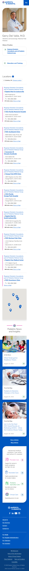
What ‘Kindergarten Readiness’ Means (11, 359)
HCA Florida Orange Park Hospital (11, 195)
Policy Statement (8, 559)
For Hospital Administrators (10, 538)
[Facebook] (10, 513)
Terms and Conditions (19, 559)
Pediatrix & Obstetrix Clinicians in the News (11, 392)
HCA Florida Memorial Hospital (15, 112)
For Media (5, 535)
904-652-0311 (12, 139)
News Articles (14, 440)
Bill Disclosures (14, 551)
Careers (4, 526)
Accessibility (14, 562)
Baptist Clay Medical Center (14, 260)
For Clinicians (6, 540)
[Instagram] (19, 513)
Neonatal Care (13, 473)
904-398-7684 (12, 99)
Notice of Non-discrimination (14, 553)
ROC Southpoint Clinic (12, 132)
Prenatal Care (14, 460)
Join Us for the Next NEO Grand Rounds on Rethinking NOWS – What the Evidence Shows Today (13, 427)
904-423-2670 (12, 247)
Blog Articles (14, 443)
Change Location (17, 80)
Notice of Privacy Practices (14, 556)
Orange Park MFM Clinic (13, 174)
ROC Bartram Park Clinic (13, 238)
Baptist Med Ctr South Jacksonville (10, 217)
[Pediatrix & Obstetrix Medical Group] (9, 2)
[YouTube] (16, 513)
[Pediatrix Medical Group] (14, 508)
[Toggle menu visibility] (26, 2)
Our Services (6, 523)
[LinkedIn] (13, 513)
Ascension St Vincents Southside (10, 153)
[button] (14, 63)
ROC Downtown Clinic (12, 280)
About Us (5, 520)
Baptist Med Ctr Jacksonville (14, 92)
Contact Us (5, 528)
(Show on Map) (16, 101)
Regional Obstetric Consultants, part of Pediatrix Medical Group (15, 51)
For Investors (6, 543)
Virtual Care (14, 495)
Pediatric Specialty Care (15, 484)
